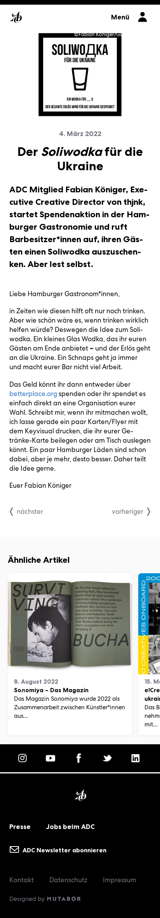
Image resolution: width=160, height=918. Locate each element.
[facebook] (80, 758)
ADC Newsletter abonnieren (63, 849)
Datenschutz (68, 880)
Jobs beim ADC (70, 827)
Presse (20, 827)
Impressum (119, 880)
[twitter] (108, 758)
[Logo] (56, 15)
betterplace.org (33, 393)
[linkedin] (137, 758)
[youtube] (52, 758)
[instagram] (24, 758)
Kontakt (21, 880)
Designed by (27, 899)
